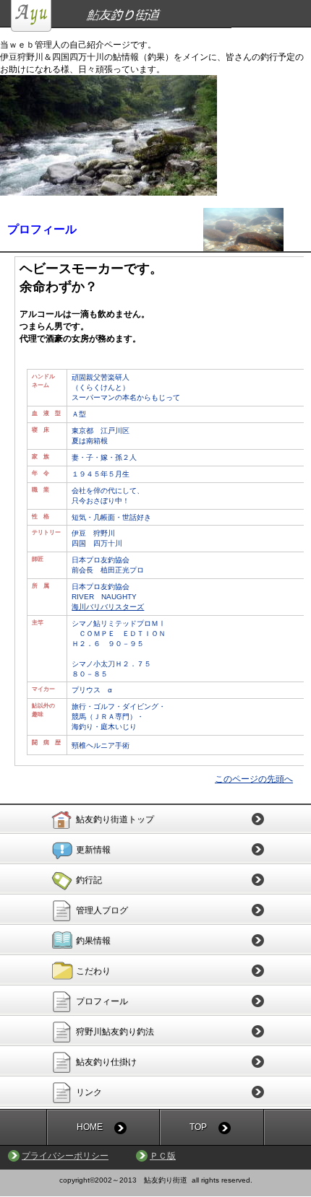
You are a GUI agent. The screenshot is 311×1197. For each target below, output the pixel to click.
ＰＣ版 (163, 1156)
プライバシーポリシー (65, 1156)
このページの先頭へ (254, 779)
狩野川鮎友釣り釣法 (115, 1032)
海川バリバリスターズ (108, 607)
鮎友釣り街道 (161, 16)
